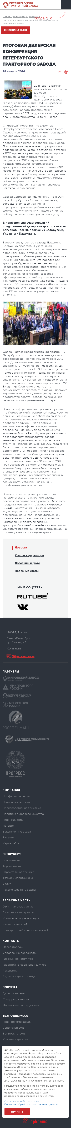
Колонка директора (29, 555)
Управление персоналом (20, 952)
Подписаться (15, 30)
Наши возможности (16, 802)
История (8, 825)
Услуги (7, 883)
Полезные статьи (27, 571)
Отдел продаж (13, 947)
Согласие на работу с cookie (21, 1101)
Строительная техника (18, 872)
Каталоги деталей (15, 924)
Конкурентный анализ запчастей (25, 930)
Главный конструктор (18, 958)
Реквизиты (10, 970)
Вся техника (11, 860)
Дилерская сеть (13, 993)
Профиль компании (16, 796)
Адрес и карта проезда (19, 976)
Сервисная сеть (13, 1027)
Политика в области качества (23, 814)
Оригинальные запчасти (20, 906)
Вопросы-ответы (14, 1033)
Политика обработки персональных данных (31, 1104)
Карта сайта (11, 843)
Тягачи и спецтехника (18, 878)
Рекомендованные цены (19, 889)
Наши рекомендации (17, 1021)
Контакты (14, 648)
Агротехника (12, 866)
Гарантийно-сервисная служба (24, 964)
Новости (21, 547)
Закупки (8, 837)
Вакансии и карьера (17, 831)
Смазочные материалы (18, 912)
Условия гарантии (15, 1039)
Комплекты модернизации (21, 918)
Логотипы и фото (27, 563)
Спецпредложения (16, 999)
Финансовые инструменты (21, 1005)
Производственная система (22, 808)
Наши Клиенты (13, 819)
